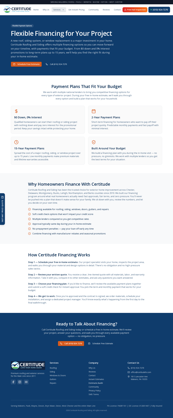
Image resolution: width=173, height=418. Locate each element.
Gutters (53, 379)
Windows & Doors (58, 375)
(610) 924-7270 (160, 9)
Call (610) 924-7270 (58, 64)
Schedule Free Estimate (28, 64)
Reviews (106, 9)
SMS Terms (94, 394)
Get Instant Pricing (76, 9)
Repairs (53, 383)
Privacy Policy (95, 390)
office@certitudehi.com (141, 372)
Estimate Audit (96, 383)
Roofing (53, 368)
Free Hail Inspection (136, 9)
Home (36, 9)
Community (94, 9)
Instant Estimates (96, 379)
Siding (52, 371)
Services (57, 9)
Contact (117, 9)
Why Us (46, 9)
